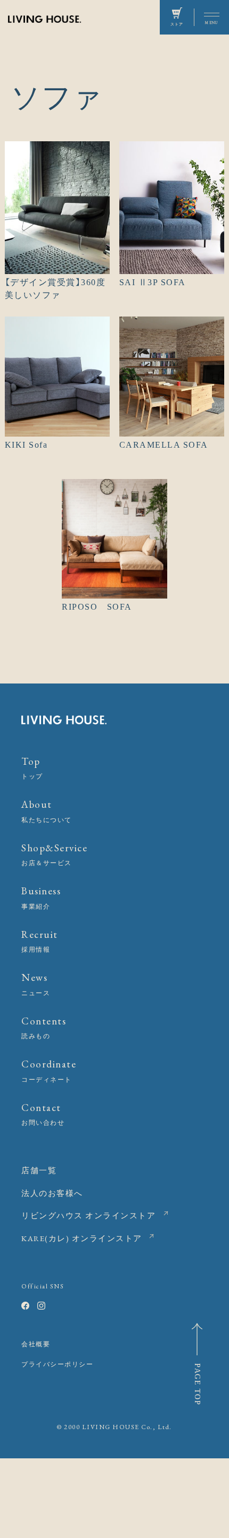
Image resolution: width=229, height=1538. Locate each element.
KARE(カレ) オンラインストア (81, 1238)
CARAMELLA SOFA (163, 444)
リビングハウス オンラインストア (88, 1215)
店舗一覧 (38, 1170)
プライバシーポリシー (57, 1364)
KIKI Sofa (26, 444)
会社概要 (35, 1344)
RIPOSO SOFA (97, 606)
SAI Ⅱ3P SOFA (152, 282)
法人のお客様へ (52, 1193)
